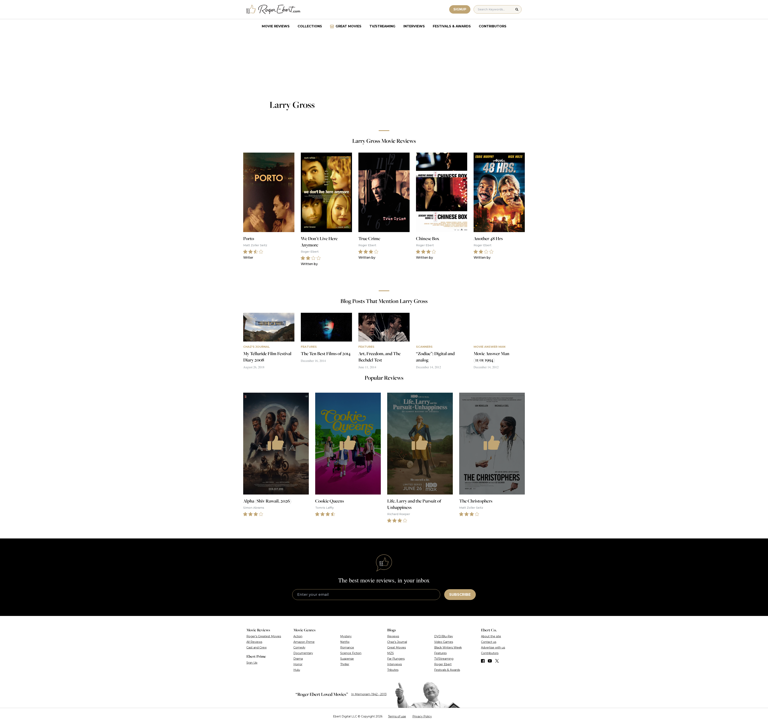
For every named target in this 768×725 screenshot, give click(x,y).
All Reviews (254, 642)
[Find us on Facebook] (483, 661)
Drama (298, 658)
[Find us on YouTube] (490, 660)
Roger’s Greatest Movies (263, 636)
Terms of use (397, 716)
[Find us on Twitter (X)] (497, 661)
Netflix (344, 642)
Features (440, 653)
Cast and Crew (256, 647)
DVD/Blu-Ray (443, 636)
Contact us (488, 642)
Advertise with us (493, 647)
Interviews (414, 26)
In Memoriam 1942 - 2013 (369, 694)
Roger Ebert (443, 664)
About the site (491, 636)
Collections (310, 26)
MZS (390, 653)
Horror (297, 664)
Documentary (303, 653)
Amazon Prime (304, 642)
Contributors (492, 26)
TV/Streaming (382, 26)
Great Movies (348, 26)
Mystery (346, 636)
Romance (347, 647)
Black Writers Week (448, 647)
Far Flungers (396, 658)
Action (297, 636)
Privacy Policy (422, 716)
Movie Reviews (276, 26)
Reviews (393, 636)
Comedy (299, 647)
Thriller (344, 664)
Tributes (392, 670)
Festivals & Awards (452, 26)
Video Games (443, 642)
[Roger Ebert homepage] (273, 9)
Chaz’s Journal (397, 642)
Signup (459, 9)
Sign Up (251, 662)
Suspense (347, 658)
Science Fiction (350, 653)
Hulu (296, 670)
